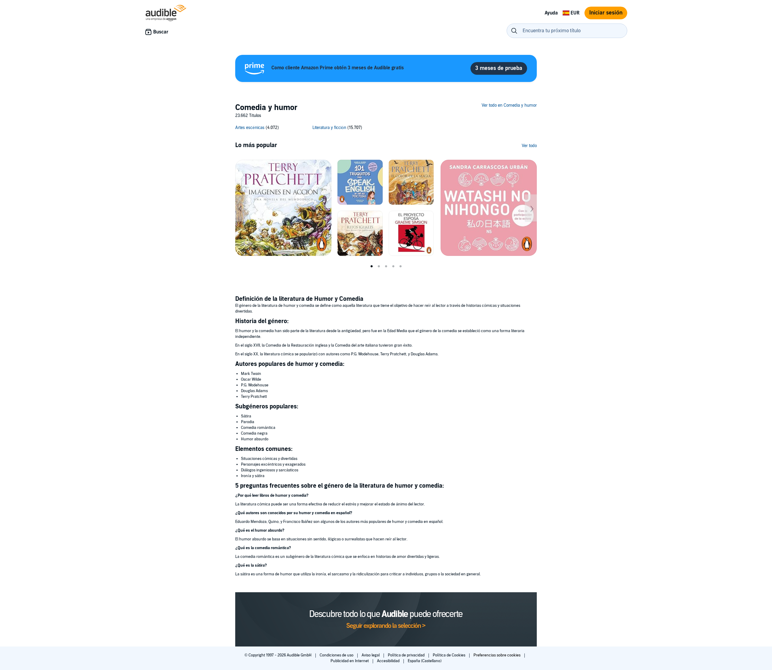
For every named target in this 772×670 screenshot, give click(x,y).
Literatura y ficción (329, 127)
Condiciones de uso (337, 655)
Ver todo (529, 145)
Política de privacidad (407, 655)
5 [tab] (400, 266)
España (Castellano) (424, 661)
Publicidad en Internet (350, 661)
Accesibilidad (388, 661)
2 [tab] (379, 266)
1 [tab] (372, 266)
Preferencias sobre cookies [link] (496, 655)
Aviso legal (371, 655)
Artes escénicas (249, 127)
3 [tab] (386, 266)
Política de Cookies (449, 655)
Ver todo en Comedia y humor (509, 105)
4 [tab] (393, 266)
